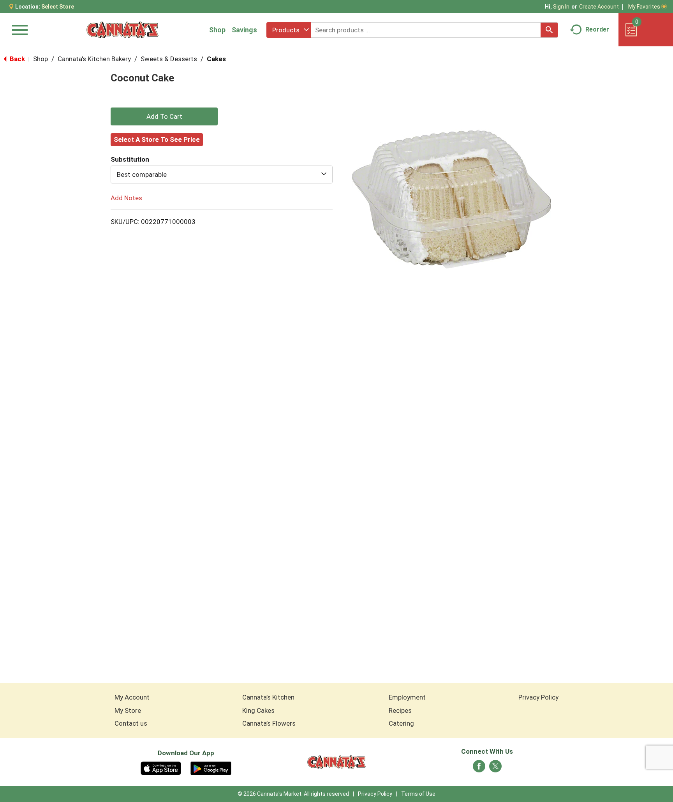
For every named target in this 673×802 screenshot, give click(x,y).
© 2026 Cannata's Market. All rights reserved (293, 794)
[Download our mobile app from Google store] (210, 768)
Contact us (131, 723)
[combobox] (288, 30)
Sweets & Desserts (169, 59)
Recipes (400, 710)
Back (16, 59)
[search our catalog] (549, 30)
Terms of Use (418, 794)
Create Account (599, 7)
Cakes (216, 59)
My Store (128, 710)
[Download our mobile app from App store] (161, 768)
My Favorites (644, 7)
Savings (244, 30)
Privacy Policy (538, 697)
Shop (217, 30)
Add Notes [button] (126, 198)
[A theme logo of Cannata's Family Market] (122, 29)
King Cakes (258, 710)
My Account (132, 697)
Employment (407, 697)
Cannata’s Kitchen (268, 697)
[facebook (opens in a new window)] (479, 768)
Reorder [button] (597, 29)
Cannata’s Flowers (269, 723)
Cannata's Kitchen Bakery (94, 59)
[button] (164, 116)
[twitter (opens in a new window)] (495, 768)
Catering (401, 723)
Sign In (561, 7)
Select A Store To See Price (157, 139)
